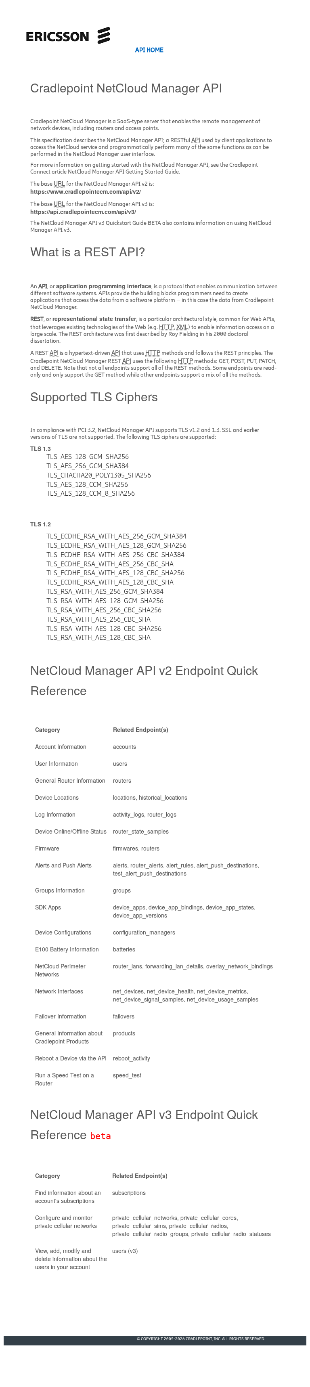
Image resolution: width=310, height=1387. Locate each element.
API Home (149, 50)
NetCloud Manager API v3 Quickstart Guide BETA (101, 223)
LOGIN (291, 50)
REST (37, 319)
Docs (185, 50)
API (42, 286)
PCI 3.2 (86, 430)
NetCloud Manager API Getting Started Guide (123, 171)
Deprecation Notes (237, 50)
